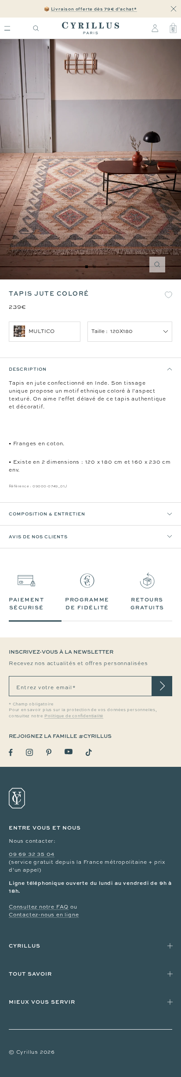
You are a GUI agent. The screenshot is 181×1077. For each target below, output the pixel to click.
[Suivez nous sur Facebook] (11, 752)
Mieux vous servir (42, 1001)
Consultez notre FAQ (39, 906)
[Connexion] (155, 28)
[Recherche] (36, 28)
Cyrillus (24, 945)
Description (28, 369)
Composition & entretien (47, 514)
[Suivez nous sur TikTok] (89, 752)
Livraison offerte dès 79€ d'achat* (94, 9)
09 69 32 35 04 (31, 854)
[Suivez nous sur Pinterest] (48, 752)
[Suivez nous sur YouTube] (68, 752)
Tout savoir (30, 973)
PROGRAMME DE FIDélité (87, 603)
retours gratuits (147, 603)
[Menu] (7, 28)
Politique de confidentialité (73, 716)
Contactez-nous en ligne (44, 914)
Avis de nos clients (38, 536)
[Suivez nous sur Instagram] (29, 752)
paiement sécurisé (26, 603)
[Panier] (173, 28)
